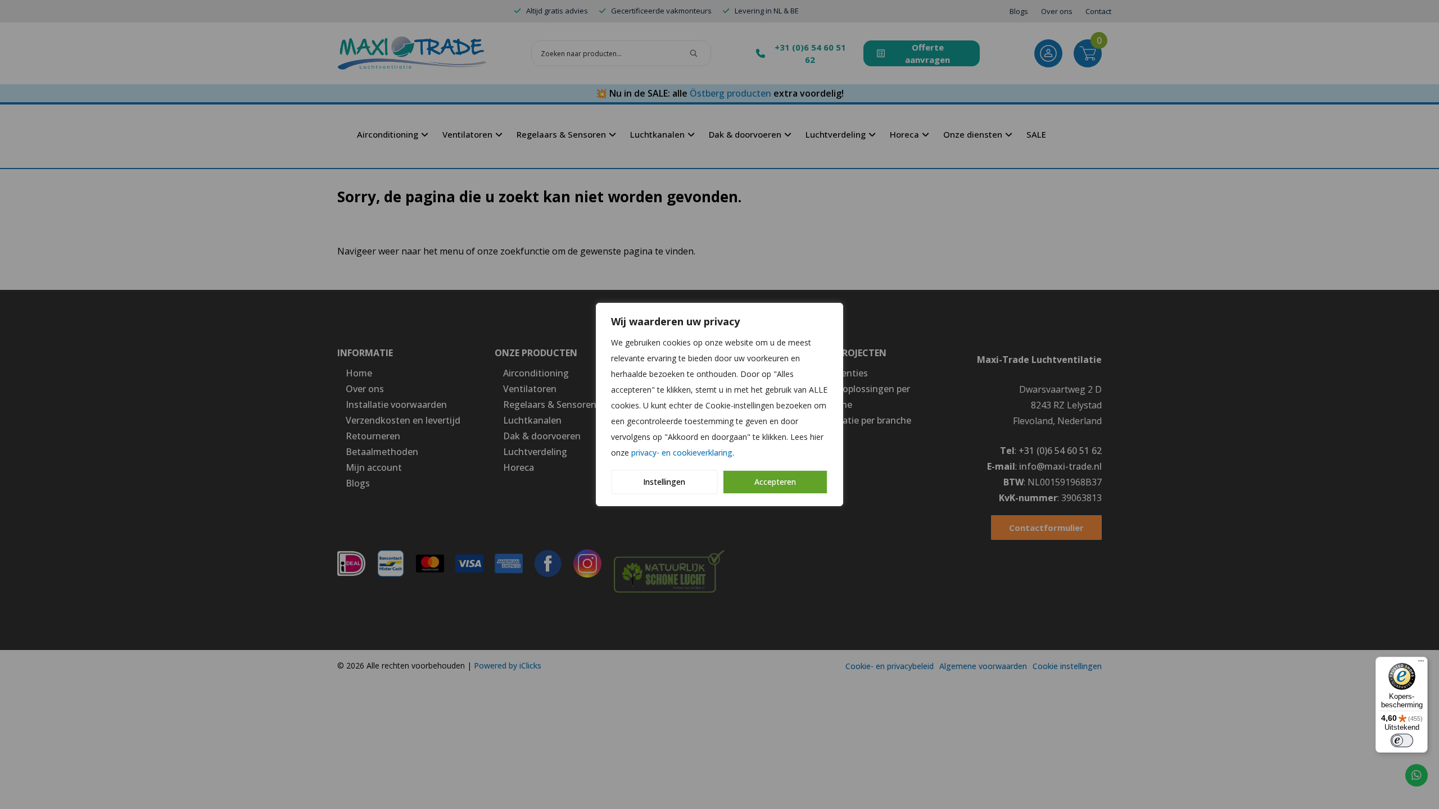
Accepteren (775, 481)
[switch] (1402, 740)
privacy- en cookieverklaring (681, 452)
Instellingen (664, 481)
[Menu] (1421, 663)
